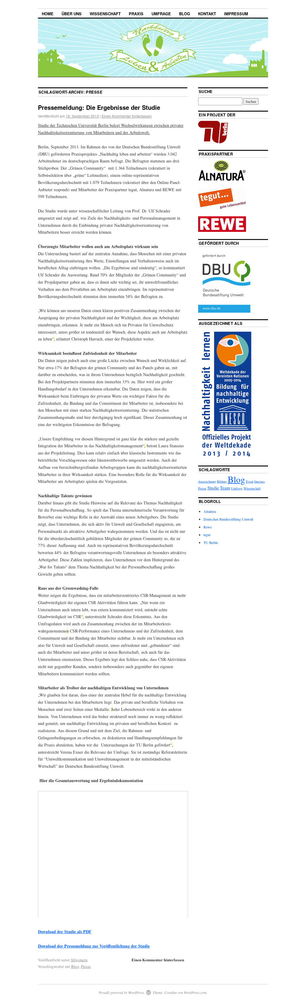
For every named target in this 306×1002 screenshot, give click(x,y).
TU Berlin (211, 542)
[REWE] (222, 230)
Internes (259, 481)
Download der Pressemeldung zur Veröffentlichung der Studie (94, 946)
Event (249, 481)
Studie (213, 488)
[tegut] (222, 207)
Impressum (236, 13)
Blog (184, 13)
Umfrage (161, 13)
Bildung (222, 481)
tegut (207, 534)
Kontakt (207, 13)
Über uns (72, 13)
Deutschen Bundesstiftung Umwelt (228, 519)
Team (225, 488)
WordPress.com (195, 992)
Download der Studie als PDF (64, 931)
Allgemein (79, 960)
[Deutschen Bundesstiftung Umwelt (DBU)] (229, 311)
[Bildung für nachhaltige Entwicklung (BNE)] (226, 457)
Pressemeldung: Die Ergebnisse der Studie (99, 107)
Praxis (136, 13)
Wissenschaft (105, 13)
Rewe (208, 526)
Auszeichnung (207, 481)
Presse (86, 966)
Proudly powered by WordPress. (122, 992)
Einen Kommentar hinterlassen (127, 115)
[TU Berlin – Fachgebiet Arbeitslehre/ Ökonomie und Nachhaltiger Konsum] (213, 141)
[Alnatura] (222, 179)
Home (47, 13)
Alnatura (210, 511)
